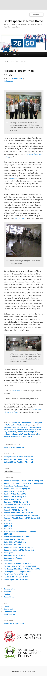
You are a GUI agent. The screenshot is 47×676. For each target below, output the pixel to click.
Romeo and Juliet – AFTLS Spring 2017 (19, 547)
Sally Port (13, 178)
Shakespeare (8, 81)
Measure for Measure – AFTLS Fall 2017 (19, 512)
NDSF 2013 (8, 520)
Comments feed (10, 611)
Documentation (9, 589)
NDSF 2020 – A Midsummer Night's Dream (20, 531)
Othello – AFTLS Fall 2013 (14, 539)
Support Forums (10, 597)
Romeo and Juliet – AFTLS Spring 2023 (19, 550)
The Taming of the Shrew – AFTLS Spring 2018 (22, 569)
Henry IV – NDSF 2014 (12, 499)
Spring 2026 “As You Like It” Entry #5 (18, 462)
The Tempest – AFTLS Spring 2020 (17, 571)
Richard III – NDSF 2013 (13, 545)
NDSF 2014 (8, 523)
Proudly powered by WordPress (23, 671)
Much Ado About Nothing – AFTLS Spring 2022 (22, 518)
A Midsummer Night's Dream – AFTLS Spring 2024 (23, 483)
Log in (6, 606)
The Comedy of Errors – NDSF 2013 (17, 563)
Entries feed (8, 609)
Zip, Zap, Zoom (20, 218)
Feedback (7, 591)
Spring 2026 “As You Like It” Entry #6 (18, 459)
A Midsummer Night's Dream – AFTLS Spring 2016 (23, 480)
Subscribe (15, 54)
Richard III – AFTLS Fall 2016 (15, 542)
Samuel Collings (28, 432)
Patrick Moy (12, 432)
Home (6, 54)
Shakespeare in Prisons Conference (23, 434)
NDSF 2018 (8, 528)
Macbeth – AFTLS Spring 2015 (15, 510)
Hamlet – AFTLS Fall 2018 (14, 491)
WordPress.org (9, 614)
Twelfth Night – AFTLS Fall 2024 (16, 579)
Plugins (7, 594)
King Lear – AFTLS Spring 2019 (16, 502)
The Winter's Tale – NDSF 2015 (15, 574)
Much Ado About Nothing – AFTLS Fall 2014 (21, 515)
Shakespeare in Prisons (13, 558)
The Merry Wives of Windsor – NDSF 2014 (20, 566)
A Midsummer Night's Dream (21, 426)
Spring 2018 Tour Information (14, 447)
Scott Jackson (17, 390)
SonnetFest (8, 560)
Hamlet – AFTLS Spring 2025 (15, 496)
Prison (19, 432)
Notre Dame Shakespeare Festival (17, 536)
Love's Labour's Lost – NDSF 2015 (17, 504)
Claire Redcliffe (30, 429)
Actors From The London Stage (19, 425)
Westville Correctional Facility (21, 436)
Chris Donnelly (19, 429)
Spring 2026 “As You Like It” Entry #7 (18, 456)
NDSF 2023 (8, 534)
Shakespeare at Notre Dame (23, 21)
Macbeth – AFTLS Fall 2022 (14, 507)
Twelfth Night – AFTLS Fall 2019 (16, 577)
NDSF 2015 (8, 526)
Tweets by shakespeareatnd (14, 623)
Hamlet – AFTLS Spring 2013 (15, 494)
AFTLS (11, 429)
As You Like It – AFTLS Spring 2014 (17, 488)
